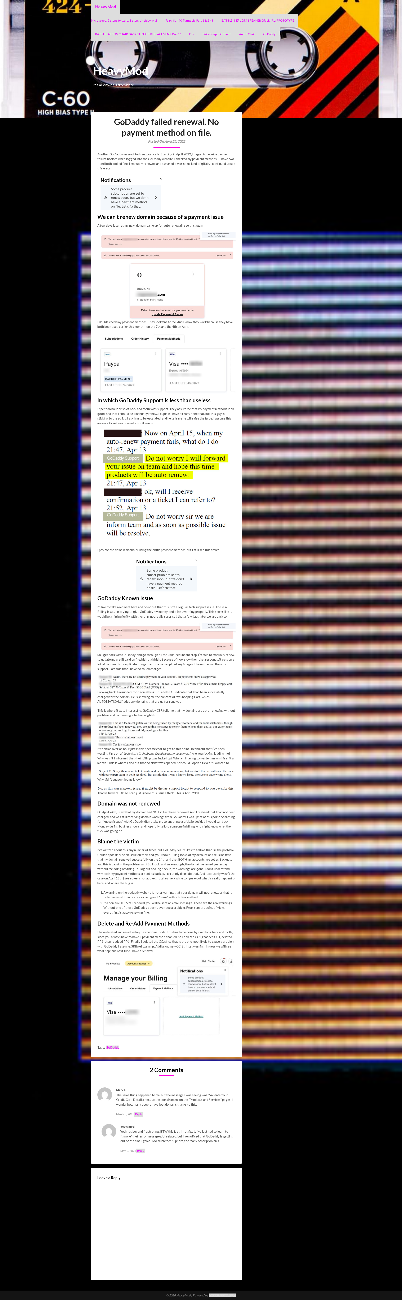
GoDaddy (269, 34)
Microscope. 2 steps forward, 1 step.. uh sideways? (124, 20)
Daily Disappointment (217, 34)
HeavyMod (105, 6)
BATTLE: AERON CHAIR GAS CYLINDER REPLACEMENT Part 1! (138, 34)
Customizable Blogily (222, 1295)
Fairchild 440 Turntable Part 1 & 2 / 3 (189, 20)
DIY (191, 34)
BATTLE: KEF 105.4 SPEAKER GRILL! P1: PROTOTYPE (258, 20)
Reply (138, 1114)
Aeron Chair (247, 34)
